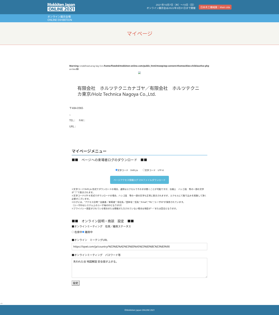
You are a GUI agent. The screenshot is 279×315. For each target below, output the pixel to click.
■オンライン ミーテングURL (90, 240)
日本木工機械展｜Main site (215, 7)
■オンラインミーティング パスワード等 (96, 255)
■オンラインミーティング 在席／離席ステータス (101, 226)
